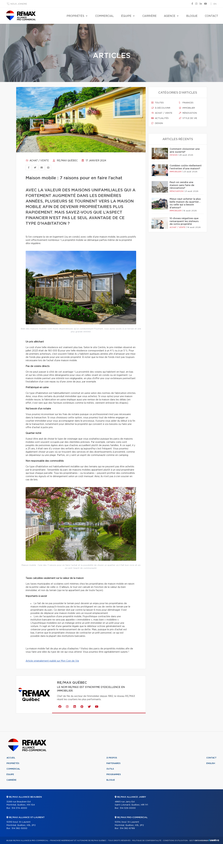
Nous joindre (18, 4)
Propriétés (75, 16)
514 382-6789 (127, 828)
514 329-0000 (128, 808)
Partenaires (113, 763)
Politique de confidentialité (146, 840)
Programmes (113, 774)
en (215, 4)
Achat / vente (39, 161)
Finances (187, 103)
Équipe (126, 16)
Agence (169, 16)
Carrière (149, 16)
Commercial (104, 16)
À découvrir (162, 108)
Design (158, 123)
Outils (110, 769)
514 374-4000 (19, 808)
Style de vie (189, 118)
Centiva (214, 840)
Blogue (192, 16)
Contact (211, 16)
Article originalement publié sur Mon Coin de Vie (52, 661)
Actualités (161, 118)
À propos (111, 758)
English (210, 763)
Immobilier (188, 108)
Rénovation (189, 113)
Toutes (159, 103)
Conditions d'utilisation (175, 840)
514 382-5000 (19, 828)
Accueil (11, 758)
